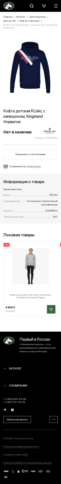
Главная (7, 16)
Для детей (9, 20)
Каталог (21, 16)
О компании (18, 385)
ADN (25, 454)
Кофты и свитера (29, 20)
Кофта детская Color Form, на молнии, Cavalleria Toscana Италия (30, 296)
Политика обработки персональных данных (27, 462)
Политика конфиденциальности (21, 446)
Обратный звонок (17, 419)
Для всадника (37, 16)
